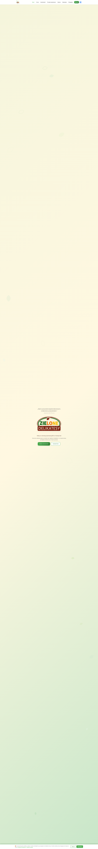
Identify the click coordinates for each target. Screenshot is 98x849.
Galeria (59, 2)
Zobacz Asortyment (43, 444)
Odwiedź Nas (56, 444)
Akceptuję (80, 846)
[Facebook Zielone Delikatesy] (80, 2)
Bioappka (71, 2)
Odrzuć (73, 846)
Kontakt (76, 2)
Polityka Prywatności (22, 847)
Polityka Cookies (29, 847)
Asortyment (42, 2)
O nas (37, 2)
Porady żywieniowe (51, 2)
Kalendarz (64, 2)
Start (33, 2)
